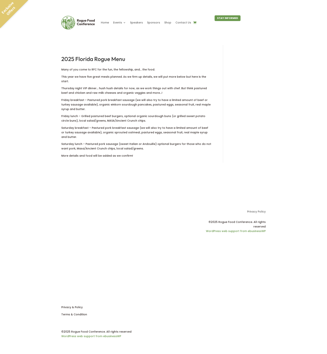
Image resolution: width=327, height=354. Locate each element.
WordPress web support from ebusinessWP (236, 231)
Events (117, 22)
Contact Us (183, 22)
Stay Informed (227, 18)
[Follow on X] (72, 290)
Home (105, 22)
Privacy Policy (256, 211)
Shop (167, 22)
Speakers (136, 22)
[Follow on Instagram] (79, 290)
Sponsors (153, 22)
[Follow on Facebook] (263, 242)
